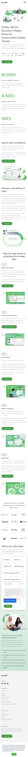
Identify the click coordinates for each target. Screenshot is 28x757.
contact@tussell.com (6, 719)
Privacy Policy (10, 751)
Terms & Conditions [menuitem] (6, 702)
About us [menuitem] (3, 691)
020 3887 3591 (4, 715)
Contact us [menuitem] (4, 693)
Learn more (6, 223)
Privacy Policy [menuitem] (4, 699)
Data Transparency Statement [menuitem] (8, 704)
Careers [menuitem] (3, 695)
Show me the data (8, 161)
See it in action (7, 285)
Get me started (7, 428)
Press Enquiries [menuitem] (5, 697)
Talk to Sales (7, 61)
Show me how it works (9, 326)
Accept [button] (14, 754)
